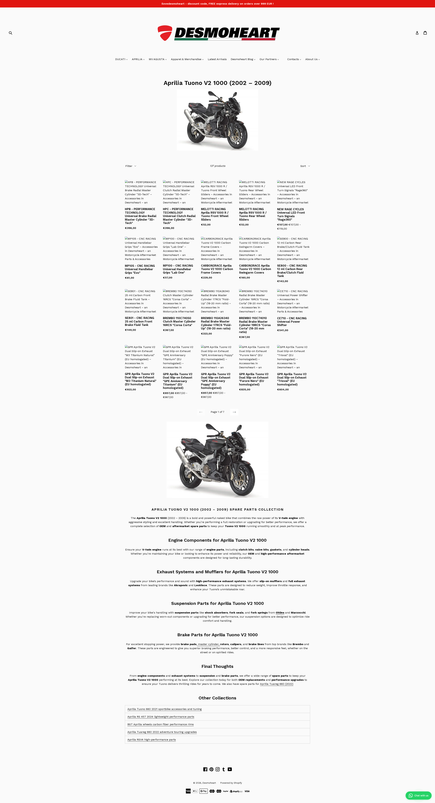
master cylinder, (208, 644)
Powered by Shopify (231, 783)
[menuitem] (121, 59)
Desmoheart (209, 783)
